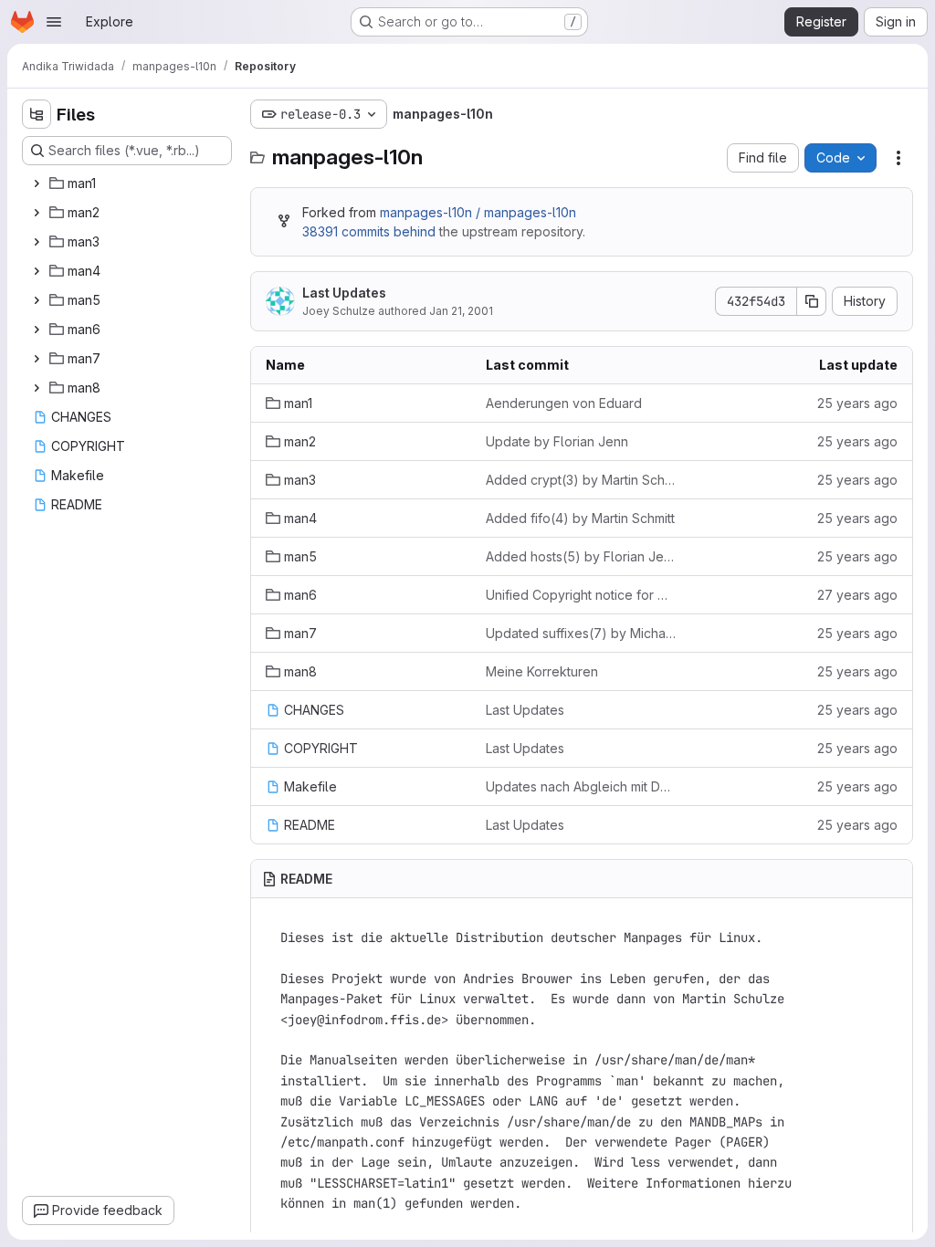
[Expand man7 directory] (36, 359)
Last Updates (344, 292)
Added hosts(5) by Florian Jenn (581, 556)
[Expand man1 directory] (36, 183)
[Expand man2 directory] (36, 213)
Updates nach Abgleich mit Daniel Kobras (581, 786)
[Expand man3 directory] (36, 242)
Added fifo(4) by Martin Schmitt (580, 518)
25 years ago (857, 403)
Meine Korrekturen (542, 671)
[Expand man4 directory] (36, 271)
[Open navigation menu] (53, 22)
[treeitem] (129, 183)
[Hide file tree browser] (36, 114)
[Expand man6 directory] (36, 330)
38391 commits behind (369, 231)
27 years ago (857, 595)
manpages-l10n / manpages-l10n (478, 212)
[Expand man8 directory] (36, 388)
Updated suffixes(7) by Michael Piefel (581, 633)
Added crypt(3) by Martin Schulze (581, 479)
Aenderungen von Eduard (564, 403)
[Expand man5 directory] (36, 300)
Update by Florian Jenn (557, 441)
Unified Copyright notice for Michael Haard (581, 595)
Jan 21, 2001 (461, 311)
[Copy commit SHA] (811, 301)
